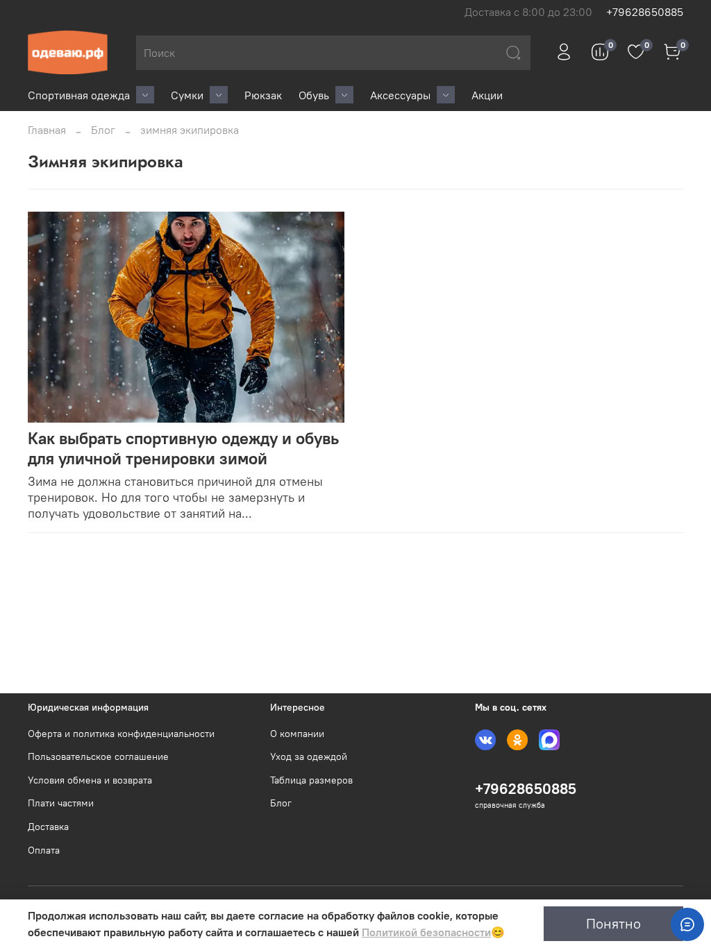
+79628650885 (644, 12)
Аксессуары (400, 95)
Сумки (187, 95)
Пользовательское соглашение (98, 756)
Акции (487, 95)
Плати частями (61, 803)
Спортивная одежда (79, 95)
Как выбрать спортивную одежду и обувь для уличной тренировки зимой (183, 448)
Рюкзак (263, 95)
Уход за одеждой (308, 756)
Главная (47, 130)
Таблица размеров (311, 780)
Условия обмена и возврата (90, 780)
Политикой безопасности (426, 932)
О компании (297, 733)
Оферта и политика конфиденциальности (121, 733)
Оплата (44, 850)
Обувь (314, 95)
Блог (103, 130)
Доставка (48, 826)
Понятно (613, 923)
